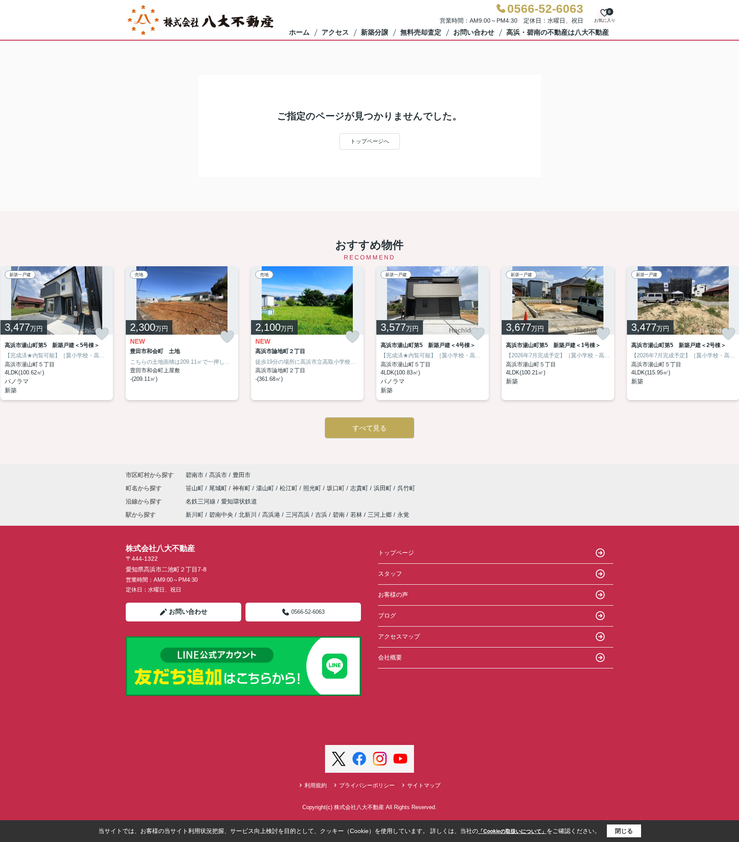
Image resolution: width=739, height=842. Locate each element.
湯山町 (266, 488)
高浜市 (218, 474)
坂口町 (336, 488)
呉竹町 (406, 488)
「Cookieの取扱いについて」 (512, 831)
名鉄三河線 (201, 501)
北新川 (248, 514)
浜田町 (383, 488)
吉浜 (321, 514)
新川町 (195, 514)
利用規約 (315, 785)
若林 (356, 514)
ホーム (299, 32)
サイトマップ (423, 785)
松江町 (289, 488)
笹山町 (195, 488)
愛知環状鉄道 (239, 501)
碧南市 (195, 474)
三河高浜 (298, 514)
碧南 (339, 514)
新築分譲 (374, 32)
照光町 (313, 488)
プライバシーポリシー (367, 785)
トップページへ (369, 141)
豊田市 (242, 474)
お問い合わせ (473, 32)
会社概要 (390, 657)
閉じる (624, 830)
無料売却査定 (420, 32)
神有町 (242, 488)
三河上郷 (380, 514)
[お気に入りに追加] (102, 333)
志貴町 (360, 488)
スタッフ (390, 573)
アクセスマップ (399, 636)
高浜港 (271, 514)
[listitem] (182, 333)
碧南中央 (221, 514)
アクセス (335, 32)
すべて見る (369, 428)
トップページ (396, 552)
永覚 (403, 514)
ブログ (387, 615)
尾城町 (219, 488)
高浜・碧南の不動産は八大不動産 (557, 32)
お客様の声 (393, 594)
